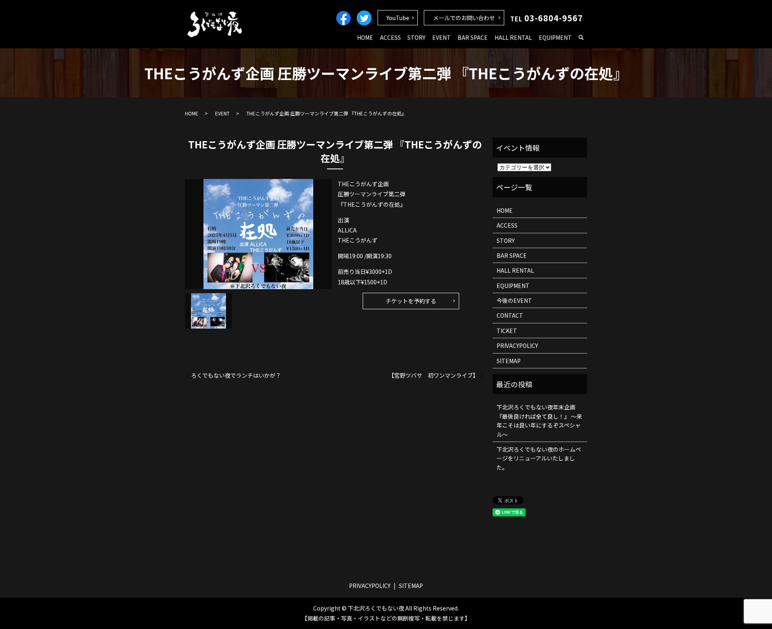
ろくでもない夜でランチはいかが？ (236, 375)
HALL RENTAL (513, 37)
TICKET (507, 331)
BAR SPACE (473, 37)
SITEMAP (509, 361)
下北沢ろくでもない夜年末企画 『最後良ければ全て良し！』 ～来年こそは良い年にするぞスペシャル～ (539, 420)
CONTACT (510, 315)
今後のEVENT (514, 300)
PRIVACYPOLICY (517, 345)
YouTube (397, 18)
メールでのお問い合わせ (464, 18)
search (581, 38)
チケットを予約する (411, 301)
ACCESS (390, 37)
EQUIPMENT (555, 37)
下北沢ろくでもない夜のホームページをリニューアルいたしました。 (539, 458)
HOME (365, 37)
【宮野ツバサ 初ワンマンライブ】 (433, 375)
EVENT (441, 37)
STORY (416, 37)
